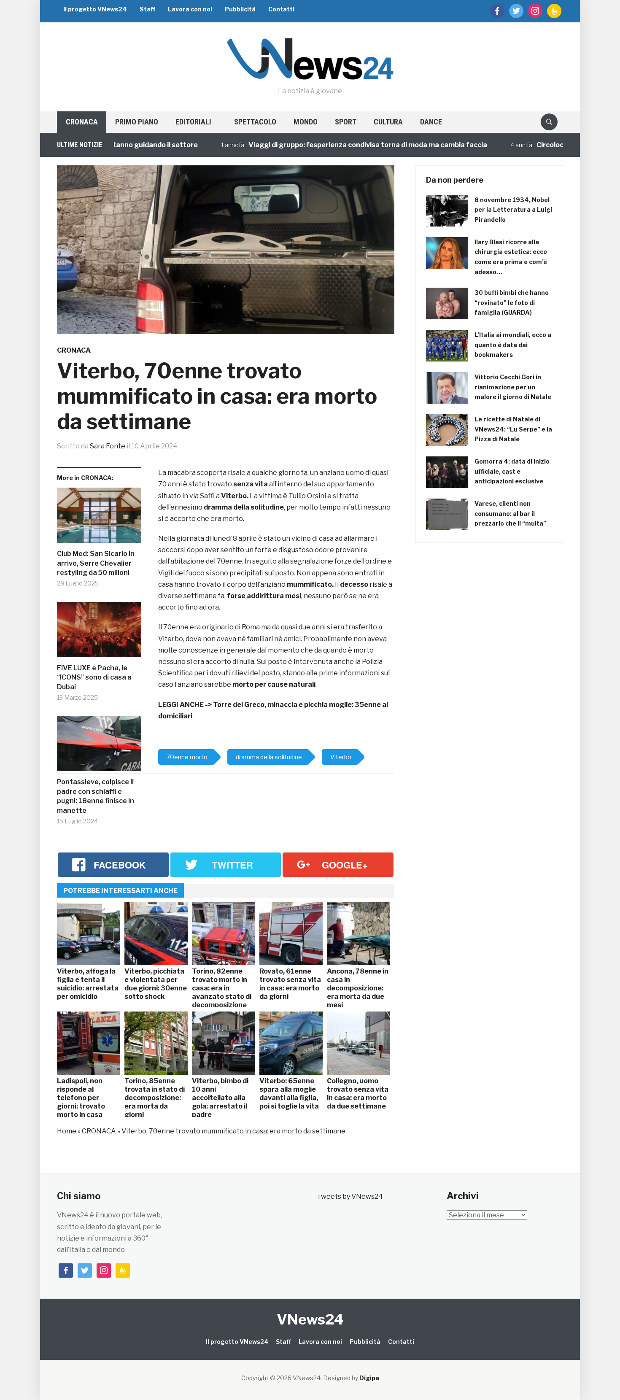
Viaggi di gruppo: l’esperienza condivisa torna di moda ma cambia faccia (327, 145)
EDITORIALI (193, 121)
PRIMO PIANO (136, 121)
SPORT (345, 121)
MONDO (306, 121)
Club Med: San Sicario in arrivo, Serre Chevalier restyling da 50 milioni (96, 563)
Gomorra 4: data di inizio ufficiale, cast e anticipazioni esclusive (512, 471)
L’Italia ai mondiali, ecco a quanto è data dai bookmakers (512, 345)
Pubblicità (240, 9)
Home (66, 1131)
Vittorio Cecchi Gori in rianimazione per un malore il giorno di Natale (512, 387)
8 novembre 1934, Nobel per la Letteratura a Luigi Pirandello (513, 210)
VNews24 (310, 1319)
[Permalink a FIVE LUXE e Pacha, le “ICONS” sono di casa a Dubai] (99, 633)
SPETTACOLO (255, 121)
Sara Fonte (107, 446)
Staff (147, 9)
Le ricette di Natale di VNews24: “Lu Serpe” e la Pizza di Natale (513, 429)
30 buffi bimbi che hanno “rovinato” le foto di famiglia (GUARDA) (511, 302)
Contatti (281, 9)
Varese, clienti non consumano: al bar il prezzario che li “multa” (510, 513)
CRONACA (82, 121)
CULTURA (388, 121)
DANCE (431, 121)
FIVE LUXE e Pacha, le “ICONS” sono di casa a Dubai (94, 677)
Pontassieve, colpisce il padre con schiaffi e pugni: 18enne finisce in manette (95, 796)
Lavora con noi (190, 9)
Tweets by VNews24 (350, 1196)
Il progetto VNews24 (95, 9)
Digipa (369, 1377)
